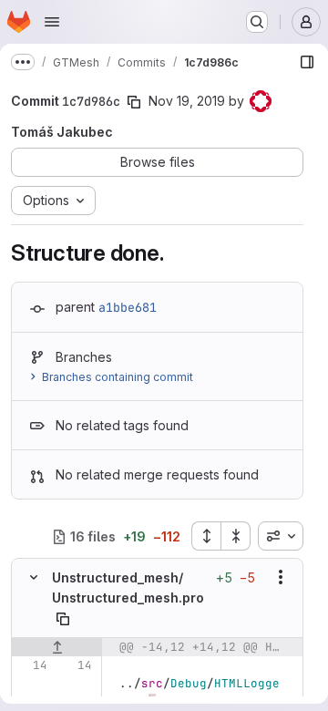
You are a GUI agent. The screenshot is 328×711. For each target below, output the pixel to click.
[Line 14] (31, 665)
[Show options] (281, 577)
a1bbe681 (127, 307)
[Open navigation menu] (52, 21)
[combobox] (280, 536)
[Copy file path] (63, 619)
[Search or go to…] (257, 22)
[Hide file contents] (34, 577)
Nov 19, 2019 (187, 100)
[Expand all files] (205, 536)
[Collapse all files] (236, 536)
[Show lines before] (57, 647)
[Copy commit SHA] (134, 102)
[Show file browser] (307, 62)
